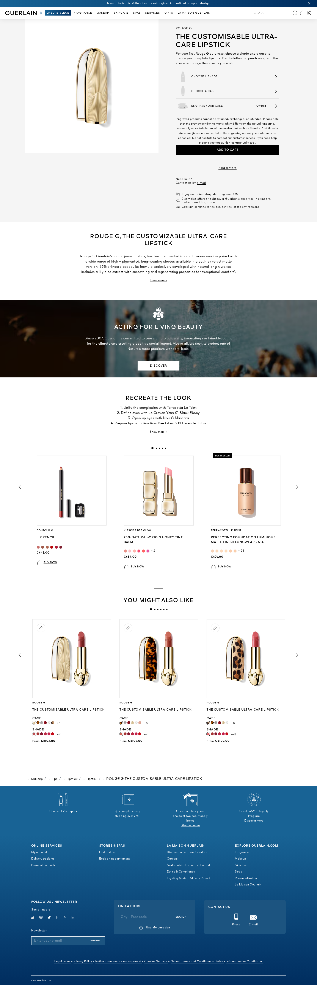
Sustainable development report (188, 865)
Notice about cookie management (118, 961)
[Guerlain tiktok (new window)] (49, 917)
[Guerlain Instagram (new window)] (41, 917)
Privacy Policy (83, 961)
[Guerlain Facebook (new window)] (57, 917)
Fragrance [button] (83, 13)
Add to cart (228, 150)
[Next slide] (297, 487)
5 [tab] (163, 609)
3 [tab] (157, 609)
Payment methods (43, 865)
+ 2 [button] (153, 551)
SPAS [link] (137, 13)
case (41, 718)
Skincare (241, 865)
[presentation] (152, 448)
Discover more (190, 825)
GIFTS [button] (169, 13)
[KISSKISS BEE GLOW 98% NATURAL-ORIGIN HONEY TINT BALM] (159, 491)
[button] (309, 3)
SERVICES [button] (152, 13)
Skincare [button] (121, 13)
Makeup (37, 779)
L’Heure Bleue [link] (58, 13)
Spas (238, 871)
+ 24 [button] (241, 551)
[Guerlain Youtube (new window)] (32, 917)
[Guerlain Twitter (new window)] (64, 917)
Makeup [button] (102, 13)
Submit (95, 941)
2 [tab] (154, 609)
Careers (172, 858)
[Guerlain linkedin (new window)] (73, 917)
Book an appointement (114, 858)
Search (181, 917)
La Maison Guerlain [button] (194, 13)
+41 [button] (59, 734)
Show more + (158, 280)
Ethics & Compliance (181, 871)
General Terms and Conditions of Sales (197, 961)
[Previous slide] (19, 487)
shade (44, 729)
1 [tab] (152, 448)
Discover (158, 365)
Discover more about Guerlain (187, 852)
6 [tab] (166, 609)
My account (39, 852)
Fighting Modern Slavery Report (188, 878)
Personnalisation (246, 878)
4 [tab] (160, 609)
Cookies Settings (155, 961)
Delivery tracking (42, 858)
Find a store (227, 167)
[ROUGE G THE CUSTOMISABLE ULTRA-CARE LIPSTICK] (71, 658)
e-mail (201, 183)
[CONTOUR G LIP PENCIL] (72, 491)
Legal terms (62, 961)
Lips (55, 779)
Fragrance (242, 852)
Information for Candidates (244, 961)
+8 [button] (58, 723)
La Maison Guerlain (248, 884)
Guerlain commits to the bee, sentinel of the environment (220, 207)
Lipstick (72, 779)
